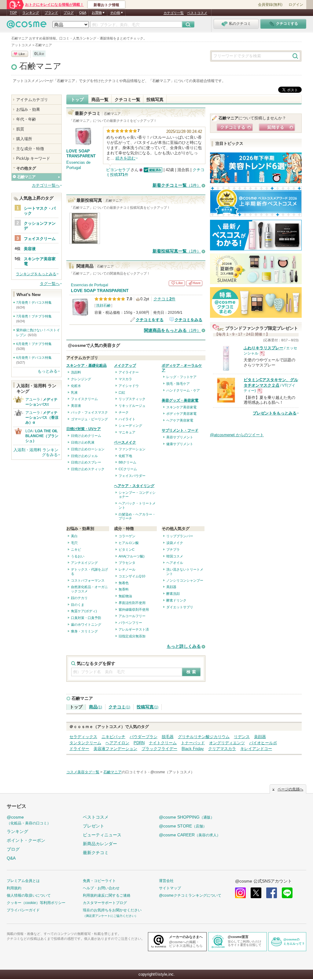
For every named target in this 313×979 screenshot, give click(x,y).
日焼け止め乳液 (82, 442)
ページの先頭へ (290, 789)
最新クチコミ (96, 852)
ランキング (30, 12)
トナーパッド (193, 743)
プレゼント (93, 825)
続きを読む (125, 158)
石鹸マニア (40, 66)
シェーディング (130, 425)
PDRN (139, 743)
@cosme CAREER (189, 834)
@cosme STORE (183, 825)
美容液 (76, 405)
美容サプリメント (179, 437)
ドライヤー (79, 748)
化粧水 (76, 386)
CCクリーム (128, 469)
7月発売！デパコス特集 (34, 302)
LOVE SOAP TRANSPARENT (100, 290)
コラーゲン (127, 536)
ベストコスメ (197, 13)
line (287, 892)
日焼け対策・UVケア (83, 429)
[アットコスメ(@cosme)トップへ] (26, 26)
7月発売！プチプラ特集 (34, 316)
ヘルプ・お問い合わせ (101, 888)
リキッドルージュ (132, 405)
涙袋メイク (174, 543)
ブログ (69, 12)
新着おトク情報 (106, 5)
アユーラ (32, 399)
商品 (95, 707)
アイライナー (129, 372)
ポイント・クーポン (26, 840)
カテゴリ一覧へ (46, 185)
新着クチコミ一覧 (177, 185)
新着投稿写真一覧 (177, 251)
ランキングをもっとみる (36, 274)
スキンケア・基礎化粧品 (86, 365)
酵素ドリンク (176, 600)
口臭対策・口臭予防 (86, 618)
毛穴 (74, 543)
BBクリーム (127, 462)
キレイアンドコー (256, 748)
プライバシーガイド (23, 910)
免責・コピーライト (99, 881)
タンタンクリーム (85, 743)
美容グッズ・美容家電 (180, 400)
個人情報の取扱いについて (29, 895)
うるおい (77, 556)
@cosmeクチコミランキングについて (190, 895)
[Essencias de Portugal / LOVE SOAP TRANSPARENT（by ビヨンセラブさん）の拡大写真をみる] (85, 241)
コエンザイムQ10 (132, 576)
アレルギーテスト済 (134, 629)
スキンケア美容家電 (181, 407)
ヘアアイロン (117, 743)
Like (22, 54)
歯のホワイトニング (86, 624)
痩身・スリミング (84, 631)
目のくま (77, 604)
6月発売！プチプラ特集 (34, 344)
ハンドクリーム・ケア (183, 390)
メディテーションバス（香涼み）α (41, 418)
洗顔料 (76, 372)
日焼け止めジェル (84, 456)
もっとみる (47, 371)
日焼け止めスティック (88, 469)
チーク (124, 412)
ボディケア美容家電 (181, 413)
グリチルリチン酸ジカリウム (204, 736)
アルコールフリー (132, 616)
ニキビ (76, 549)
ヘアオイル (174, 563)
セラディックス (83, 736)
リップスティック (132, 399)
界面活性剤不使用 (132, 603)
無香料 (124, 589)
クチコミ (119, 707)
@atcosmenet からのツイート (237, 435)
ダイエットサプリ (179, 607)
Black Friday (193, 748)
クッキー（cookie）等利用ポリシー (36, 903)
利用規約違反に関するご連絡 (107, 895)
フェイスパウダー (132, 476)
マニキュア (127, 432)
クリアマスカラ (222, 748)
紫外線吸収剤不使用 (134, 609)
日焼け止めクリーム (86, 435)
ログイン (296, 4)
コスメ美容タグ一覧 (82, 772)
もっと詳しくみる (184, 646)
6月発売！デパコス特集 (34, 357)
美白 (74, 536)
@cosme (29, 820)
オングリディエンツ (227, 743)
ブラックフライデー (159, 748)
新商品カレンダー (100, 843)
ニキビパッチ (113, 736)
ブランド (51, 12)
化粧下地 (125, 456)
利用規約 (14, 888)
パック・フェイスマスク (89, 412)
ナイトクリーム (163, 743)
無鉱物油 (125, 596)
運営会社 (166, 881)
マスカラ (125, 379)
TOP (13, 12)
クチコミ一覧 (127, 99)
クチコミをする (150, 319)
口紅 (122, 392)
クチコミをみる (188, 319)
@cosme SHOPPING (186, 817)
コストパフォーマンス (88, 580)
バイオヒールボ (263, 743)
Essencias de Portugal (78, 165)
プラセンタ (127, 563)
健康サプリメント (179, 444)
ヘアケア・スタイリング (134, 486)
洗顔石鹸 (103, 305)
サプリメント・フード (180, 430)
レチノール (127, 569)
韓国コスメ (174, 556)
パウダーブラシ (143, 736)
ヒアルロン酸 (129, 543)
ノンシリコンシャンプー (184, 580)
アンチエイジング (84, 563)
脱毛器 (168, 736)
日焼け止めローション (88, 449)
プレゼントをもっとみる (274, 413)
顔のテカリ (79, 598)
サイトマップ (170, 888)
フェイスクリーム (84, 399)
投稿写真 (155, 99)
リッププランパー (179, 536)
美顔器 (171, 587)
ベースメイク (125, 442)
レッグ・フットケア (181, 377)
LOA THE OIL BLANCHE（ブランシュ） (43, 436)
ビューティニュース (102, 834)
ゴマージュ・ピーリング (89, 419)
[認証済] (152, 169)
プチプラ (173, 549)
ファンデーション (132, 449)
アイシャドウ (129, 386)
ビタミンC (126, 549)
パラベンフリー (130, 623)
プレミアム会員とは (23, 881)
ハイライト (127, 419)
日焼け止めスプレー (86, 462)
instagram (240, 892)
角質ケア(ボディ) (84, 611)
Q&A (82, 12)
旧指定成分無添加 (132, 636)
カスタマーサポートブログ (105, 903)
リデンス (242, 736)
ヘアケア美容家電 (179, 420)
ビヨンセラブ (118, 169)
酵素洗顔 (173, 593)
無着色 (124, 583)
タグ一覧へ (50, 283)
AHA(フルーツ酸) (132, 556)
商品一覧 (100, 99)
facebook (271, 892)
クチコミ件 (164, 299)
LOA (28, 431)
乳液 (74, 392)
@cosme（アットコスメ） (172, 772)
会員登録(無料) (270, 4)
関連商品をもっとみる (172, 330)
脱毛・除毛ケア (178, 383)
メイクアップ (125, 365)
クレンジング (81, 379)
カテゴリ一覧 (174, 13)
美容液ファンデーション (115, 748)
